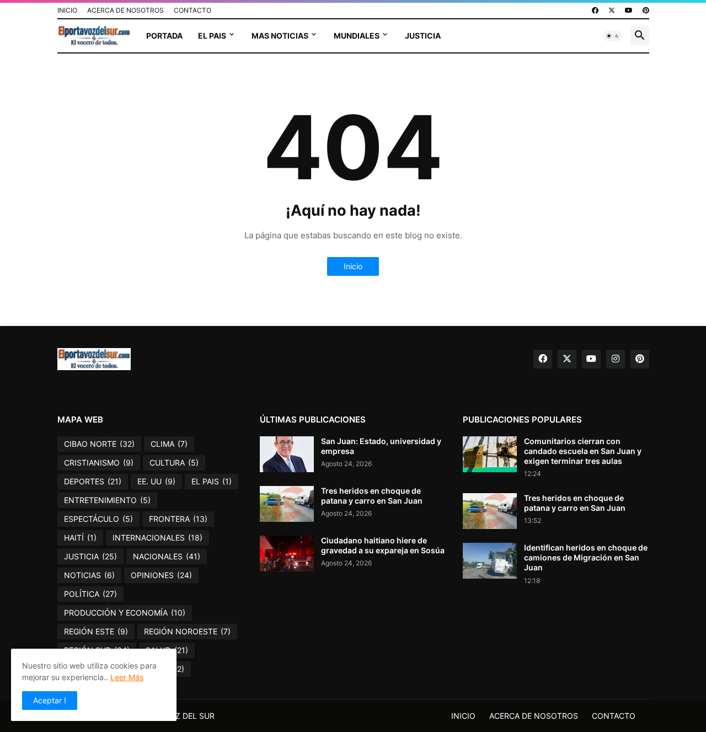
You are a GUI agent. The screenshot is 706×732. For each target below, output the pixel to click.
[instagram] (615, 359)
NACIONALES (166, 556)
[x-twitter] (611, 10)
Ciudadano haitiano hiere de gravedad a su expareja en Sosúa (383, 545)
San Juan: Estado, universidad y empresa (381, 446)
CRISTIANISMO (98, 462)
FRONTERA (178, 518)
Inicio (353, 266)
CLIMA (169, 443)
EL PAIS (212, 35)
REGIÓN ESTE (96, 631)
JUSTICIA (423, 35)
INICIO (67, 10)
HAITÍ (80, 537)
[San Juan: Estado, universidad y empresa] (287, 454)
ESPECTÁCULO (98, 518)
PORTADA (164, 35)
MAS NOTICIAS (280, 35)
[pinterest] (646, 10)
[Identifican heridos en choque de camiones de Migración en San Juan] (490, 561)
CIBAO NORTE (99, 443)
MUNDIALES (356, 35)
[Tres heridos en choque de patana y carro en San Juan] (287, 504)
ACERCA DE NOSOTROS (125, 10)
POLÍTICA (90, 594)
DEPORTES (92, 481)
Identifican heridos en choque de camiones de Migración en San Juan (586, 557)
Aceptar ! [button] (49, 700)
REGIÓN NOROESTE (187, 631)
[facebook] (595, 10)
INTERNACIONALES (157, 537)
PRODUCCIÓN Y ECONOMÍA (124, 612)
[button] (612, 35)
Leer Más (126, 677)
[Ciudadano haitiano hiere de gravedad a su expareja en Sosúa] (287, 553)
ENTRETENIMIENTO (107, 500)
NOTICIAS (89, 575)
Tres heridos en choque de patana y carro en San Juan (371, 495)
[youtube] (629, 10)
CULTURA (174, 462)
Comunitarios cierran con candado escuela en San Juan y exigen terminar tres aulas (582, 451)
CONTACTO (192, 10)
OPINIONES (161, 575)
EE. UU (156, 481)
